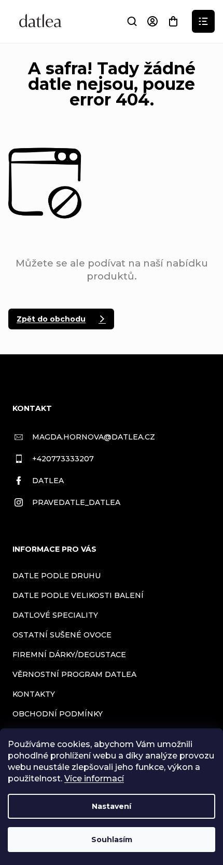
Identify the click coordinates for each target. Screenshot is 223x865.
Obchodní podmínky (57, 713)
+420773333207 (63, 458)
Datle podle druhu (56, 575)
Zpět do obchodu (51, 319)
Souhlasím (111, 839)
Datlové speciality (55, 615)
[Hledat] (131, 21)
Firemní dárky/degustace (69, 654)
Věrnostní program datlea (74, 674)
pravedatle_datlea (76, 502)
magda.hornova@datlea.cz (93, 437)
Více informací (94, 778)
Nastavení (111, 806)
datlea (48, 480)
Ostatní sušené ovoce (62, 635)
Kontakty (33, 694)
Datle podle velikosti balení (78, 595)
